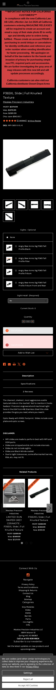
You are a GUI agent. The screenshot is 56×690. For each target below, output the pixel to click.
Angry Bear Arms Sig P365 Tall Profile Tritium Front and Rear (32, 284)
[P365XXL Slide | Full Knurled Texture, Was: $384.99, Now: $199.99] (39, 493)
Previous (4, 508)
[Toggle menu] (4, 4)
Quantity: (28, 317)
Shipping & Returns (28, 590)
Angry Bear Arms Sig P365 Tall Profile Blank (32, 247)
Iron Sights (28, 622)
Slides (28, 610)
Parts (28, 619)
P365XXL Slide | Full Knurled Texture (39, 519)
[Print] (14, 364)
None (12, 237)
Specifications (28, 383)
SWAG (28, 613)
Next (49, 508)
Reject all (28, 679)
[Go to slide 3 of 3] (31, 543)
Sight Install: (28, 295)
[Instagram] (28, 574)
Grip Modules (28, 607)
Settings (28, 672)
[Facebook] (4, 364)
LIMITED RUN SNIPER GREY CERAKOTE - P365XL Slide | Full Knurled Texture (14, 523)
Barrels (28, 616)
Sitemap (28, 599)
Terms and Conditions (28, 587)
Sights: (28, 230)
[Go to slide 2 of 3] (26, 543)
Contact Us (28, 593)
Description (28, 375)
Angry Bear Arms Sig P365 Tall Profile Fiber (32, 260)
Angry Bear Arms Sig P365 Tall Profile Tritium (32, 272)
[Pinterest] (24, 364)
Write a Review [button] (34, 121)
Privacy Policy (28, 584)
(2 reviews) (22, 120)
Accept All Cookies (28, 685)
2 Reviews (28, 391)
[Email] (9, 364)
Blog (28, 596)
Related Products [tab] (28, 472)
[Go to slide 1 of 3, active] (22, 543)
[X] (19, 364)
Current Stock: (28, 308)
